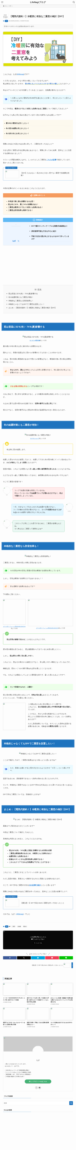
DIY (6, 20)
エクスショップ (34, 438)
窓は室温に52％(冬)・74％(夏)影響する (23, 294)
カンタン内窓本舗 (35, 340)
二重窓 (13, 926)
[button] (10, 957)
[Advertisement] (38, 265)
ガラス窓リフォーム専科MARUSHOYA (14, 626)
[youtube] (39, 1087)
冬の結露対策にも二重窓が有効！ (20, 297)
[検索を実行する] (71, 1103)
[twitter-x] (36, 1087)
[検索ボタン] (74, 2)
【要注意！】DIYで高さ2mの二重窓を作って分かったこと (42, 903)
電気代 (25, 926)
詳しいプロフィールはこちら (38, 1081)
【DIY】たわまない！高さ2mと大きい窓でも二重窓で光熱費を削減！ (45, 174)
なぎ (14, 241)
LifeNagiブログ (38, 2)
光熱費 (19, 926)
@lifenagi (20, 74)
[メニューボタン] (2, 2)
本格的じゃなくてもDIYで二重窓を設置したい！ (26, 304)
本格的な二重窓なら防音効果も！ (20, 301)
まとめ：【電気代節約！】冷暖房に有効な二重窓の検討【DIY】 (32, 308)
